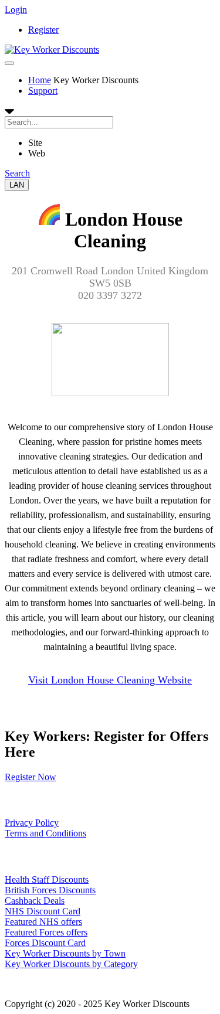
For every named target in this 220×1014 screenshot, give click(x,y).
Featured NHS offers (43, 922)
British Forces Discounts (50, 890)
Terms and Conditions (45, 833)
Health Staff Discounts (47, 879)
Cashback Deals (35, 901)
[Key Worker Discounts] (52, 50)
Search (17, 173)
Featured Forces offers (46, 932)
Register (43, 30)
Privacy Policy (32, 823)
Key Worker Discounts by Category (71, 964)
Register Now (30, 777)
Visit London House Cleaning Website (110, 680)
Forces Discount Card (45, 943)
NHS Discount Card (42, 911)
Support (42, 91)
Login (16, 10)
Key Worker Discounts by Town (65, 953)
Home (39, 80)
